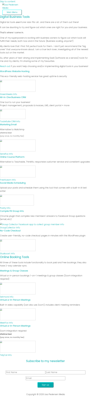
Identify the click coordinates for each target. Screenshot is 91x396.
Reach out (5, 66)
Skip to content (7, 1)
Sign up (45, 384)
